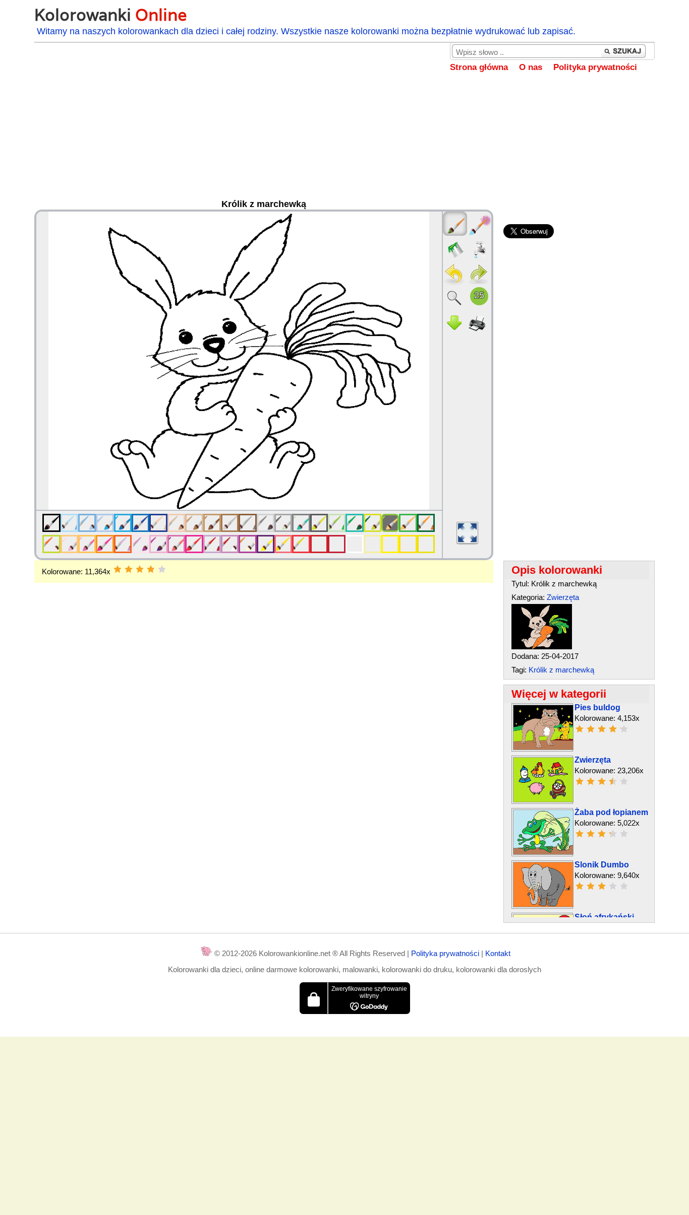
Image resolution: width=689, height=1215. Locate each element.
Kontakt (497, 953)
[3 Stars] (140, 569)
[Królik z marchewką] (541, 646)
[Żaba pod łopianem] (543, 852)
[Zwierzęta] (543, 799)
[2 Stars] (129, 569)
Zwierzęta (563, 597)
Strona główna (479, 67)
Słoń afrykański (604, 917)
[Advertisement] (344, 143)
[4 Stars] (151, 569)
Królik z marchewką (561, 669)
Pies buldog (597, 707)
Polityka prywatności (595, 67)
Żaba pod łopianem (611, 812)
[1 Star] (117, 569)
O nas (530, 67)
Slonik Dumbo (602, 864)
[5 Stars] (162, 569)
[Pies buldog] (543, 747)
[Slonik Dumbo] (543, 904)
